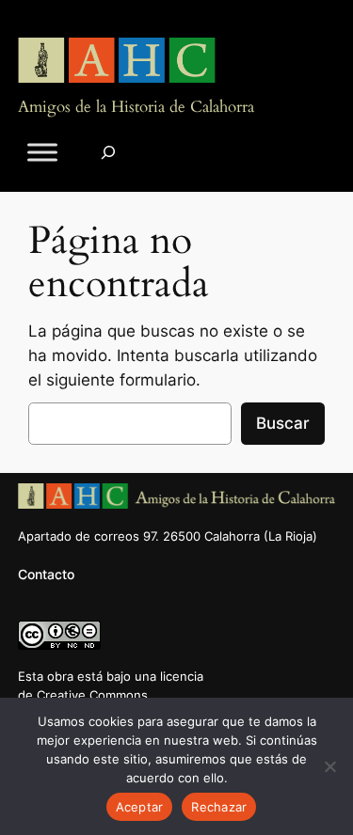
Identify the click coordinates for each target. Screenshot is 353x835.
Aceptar (140, 806)
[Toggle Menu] (42, 152)
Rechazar (219, 806)
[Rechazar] (329, 766)
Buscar (283, 423)
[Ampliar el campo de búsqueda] (108, 152)
